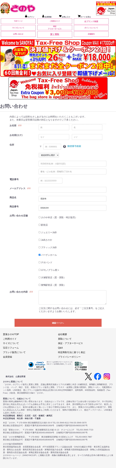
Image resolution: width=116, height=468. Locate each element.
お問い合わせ (18, 34)
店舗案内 (91, 34)
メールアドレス (17, 188)
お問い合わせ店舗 (19, 215)
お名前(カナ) (16, 135)
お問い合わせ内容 (19, 292)
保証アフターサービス (55, 27)
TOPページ (18, 21)
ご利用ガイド (55, 21)
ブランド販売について (14, 352)
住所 (12, 145)
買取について (65, 339)
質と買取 (54, 34)
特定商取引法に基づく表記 (71, 352)
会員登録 (7, 357)
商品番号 (14, 206)
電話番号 (14, 179)
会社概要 (62, 334)
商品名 (13, 197)
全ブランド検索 (91, 21)
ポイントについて (91, 28)
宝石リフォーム (11, 348)
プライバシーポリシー (69, 357)
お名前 (13, 125)
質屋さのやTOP (11, 334)
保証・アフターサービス (70, 343)
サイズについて (18, 28)
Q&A (60, 348)
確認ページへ (58, 323)
